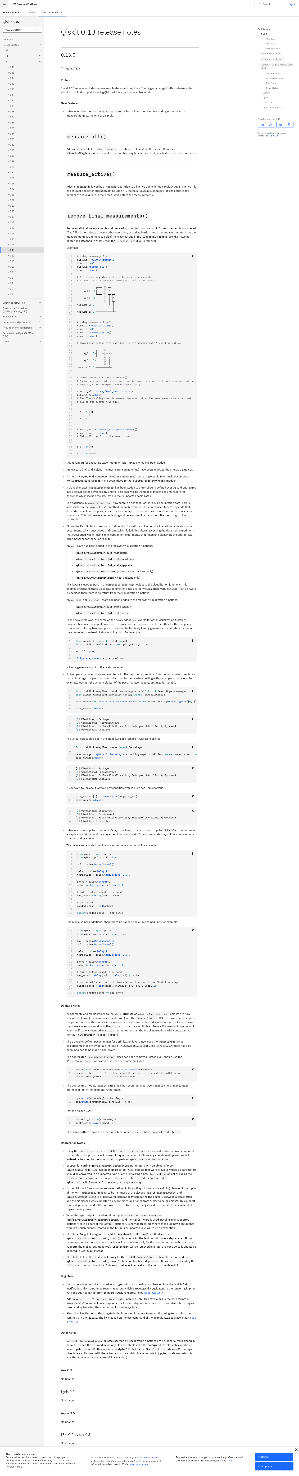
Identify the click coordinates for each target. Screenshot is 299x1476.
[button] (296, 1449)
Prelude (270, 43)
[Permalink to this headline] (143, 32)
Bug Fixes (271, 83)
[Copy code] (193, 255)
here (229, 1460)
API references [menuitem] (50, 12)
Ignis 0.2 (267, 97)
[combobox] (22, 30)
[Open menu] (4, 4)
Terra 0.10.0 (269, 38)
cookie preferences (148, 1457)
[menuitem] (11, 12)
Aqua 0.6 (267, 102)
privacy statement (139, 1464)
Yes (262, 124)
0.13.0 (264, 34)
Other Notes (272, 88)
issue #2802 (152, 1292)
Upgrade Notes (273, 73)
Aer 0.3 (266, 92)
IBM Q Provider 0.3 (272, 107)
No (280, 124)
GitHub (272, 135)
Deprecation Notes (275, 78)
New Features (273, 48)
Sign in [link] (292, 4)
